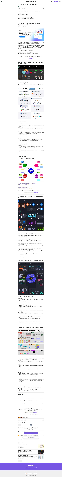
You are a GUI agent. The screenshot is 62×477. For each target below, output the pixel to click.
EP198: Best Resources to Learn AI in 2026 (25, 450)
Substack (27, 475)
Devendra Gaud (21, 435)
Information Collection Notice (31, 435)
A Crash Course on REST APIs (24, 184)
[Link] (17, 24)
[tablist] (21, 425)
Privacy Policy (36, 435)
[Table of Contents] (0, 238)
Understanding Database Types (23, 455)
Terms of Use (34, 434)
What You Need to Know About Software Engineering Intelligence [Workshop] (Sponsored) (29, 25)
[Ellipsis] (43, 431)
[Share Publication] (53, 1)
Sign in (60, 1)
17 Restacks (26, 417)
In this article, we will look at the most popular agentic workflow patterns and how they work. (27, 446)
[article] (31, 446)
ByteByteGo (22, 447)
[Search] (51, 1)
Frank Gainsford (22, 431)
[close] (37, 424)
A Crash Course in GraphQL (23, 187)
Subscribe (56, 1)
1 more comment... (20, 439)
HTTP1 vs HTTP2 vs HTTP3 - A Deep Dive (25, 188)
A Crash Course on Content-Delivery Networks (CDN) (27, 183)
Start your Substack (29, 473)
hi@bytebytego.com (38, 404)
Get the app (34, 473)
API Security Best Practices (23, 186)
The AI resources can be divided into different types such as (25, 451)
